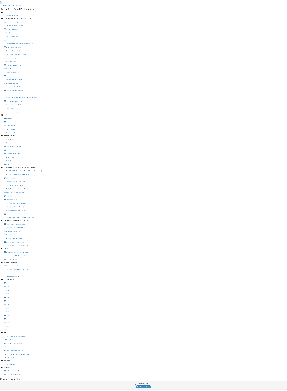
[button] (1, 1)
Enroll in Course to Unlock (143, 386)
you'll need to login (149, 384)
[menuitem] (1, 3)
